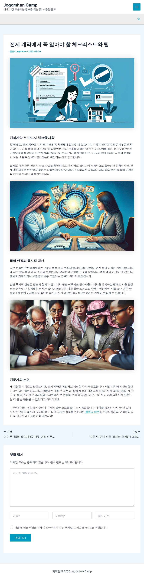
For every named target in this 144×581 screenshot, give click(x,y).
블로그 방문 (92, 411)
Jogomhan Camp (21, 5)
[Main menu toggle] (136, 7)
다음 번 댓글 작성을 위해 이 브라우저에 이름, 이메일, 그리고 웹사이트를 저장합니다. (61, 527)
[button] (138, 19)
